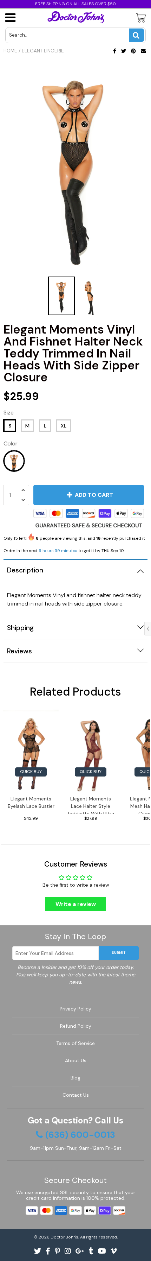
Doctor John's (64, 1237)
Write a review (75, 904)
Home (10, 50)
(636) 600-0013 (80, 1135)
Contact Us (76, 1095)
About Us (75, 1060)
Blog (75, 1078)
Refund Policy (75, 1026)
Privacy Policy (75, 1009)
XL (63, 426)
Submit (119, 952)
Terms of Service (75, 1043)
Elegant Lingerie (43, 50)
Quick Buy (31, 771)
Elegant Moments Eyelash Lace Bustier (31, 802)
